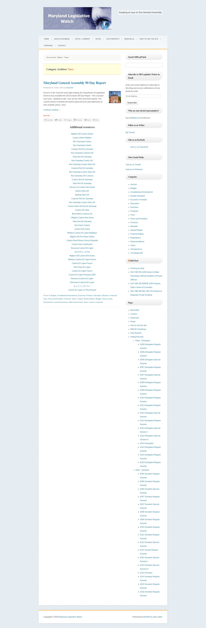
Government (48, 302)
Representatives (137, 241)
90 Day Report (89, 299)
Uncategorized (136, 253)
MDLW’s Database (62, 39)
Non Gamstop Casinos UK (82, 153)
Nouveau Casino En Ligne (82, 248)
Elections (105, 295)
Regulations (135, 238)
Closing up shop (137, 268)
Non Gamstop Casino (82, 141)
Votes (98, 39)
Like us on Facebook (136, 139)
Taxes (74, 299)
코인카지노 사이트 (82, 252)
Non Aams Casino (82, 225)
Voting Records (136, 337)
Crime (110, 299)
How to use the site (148, 39)
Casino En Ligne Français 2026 (82, 275)
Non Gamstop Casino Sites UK (82, 164)
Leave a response (96, 302)
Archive (133, 184)
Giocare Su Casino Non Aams (82, 187)
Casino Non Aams (82, 229)
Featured (113, 295)
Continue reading (51, 110)
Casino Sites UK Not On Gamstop (82, 206)
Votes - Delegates (142, 341)
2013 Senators (146, 573)
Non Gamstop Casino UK (82, 160)
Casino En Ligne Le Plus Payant (82, 290)
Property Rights (137, 234)
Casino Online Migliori (82, 138)
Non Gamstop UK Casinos (82, 176)
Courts (104, 299)
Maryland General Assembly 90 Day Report (74, 82)
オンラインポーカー (82, 286)
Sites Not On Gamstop (82, 157)
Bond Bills (129, 39)
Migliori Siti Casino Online (82, 134)
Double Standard (137, 196)
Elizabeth (69, 88)
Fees (45, 299)
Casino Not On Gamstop (82, 180)
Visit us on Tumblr (133, 165)
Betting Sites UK (82, 195)
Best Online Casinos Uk (82, 214)
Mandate (134, 226)
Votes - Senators (142, 470)
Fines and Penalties (55, 299)
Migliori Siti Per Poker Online (82, 237)
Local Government (61, 302)
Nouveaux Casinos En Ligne (82, 282)
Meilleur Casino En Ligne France (82, 259)
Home (46, 39)
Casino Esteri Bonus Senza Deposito (82, 240)
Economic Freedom (85, 295)
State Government (75, 302)
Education (97, 295)
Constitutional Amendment (67, 295)
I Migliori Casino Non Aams (82, 218)
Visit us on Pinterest (134, 169)
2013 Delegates (146, 443)
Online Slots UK (82, 191)
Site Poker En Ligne (82, 267)
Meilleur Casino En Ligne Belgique (82, 233)
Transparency (136, 249)
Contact (62, 46)
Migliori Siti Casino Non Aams (82, 256)
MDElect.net (136, 118)
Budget (53, 295)
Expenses (48, 46)
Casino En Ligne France (82, 263)
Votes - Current (82, 39)
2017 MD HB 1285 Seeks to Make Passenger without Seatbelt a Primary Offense (146, 276)
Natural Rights (136, 230)
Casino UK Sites (82, 210)
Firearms (67, 299)
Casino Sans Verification (82, 244)
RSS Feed (134, 260)
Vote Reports (112, 39)
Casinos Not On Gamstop (82, 149)
